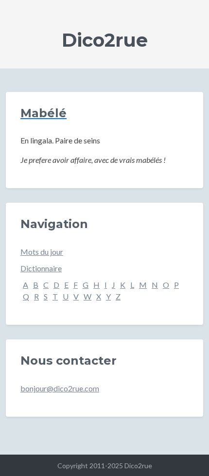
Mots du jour (41, 251)
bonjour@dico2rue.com (59, 388)
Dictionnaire (41, 268)
